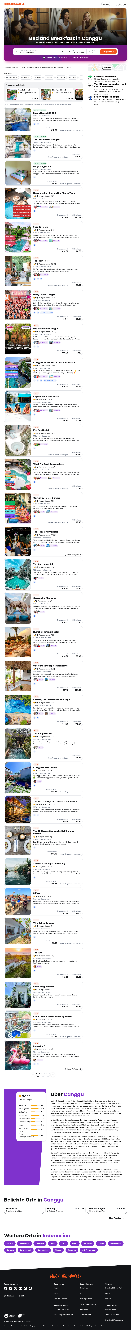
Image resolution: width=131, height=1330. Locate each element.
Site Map (89, 1326)
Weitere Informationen (64, 104)
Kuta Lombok (25, 1250)
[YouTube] (20, 1288)
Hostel (36, 190)
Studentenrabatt (85, 1315)
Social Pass (84, 1288)
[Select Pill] (120, 4)
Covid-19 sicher (48, 312)
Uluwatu (10, 1250)
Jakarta (10, 1243)
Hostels (56, 1288)
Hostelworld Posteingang (114, 1320)
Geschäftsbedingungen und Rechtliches (35, 1326)
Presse (107, 1293)
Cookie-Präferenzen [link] (102, 1326)
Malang (58, 1250)
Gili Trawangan (88, 1250)
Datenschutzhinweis (11, 1326)
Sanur (74, 1243)
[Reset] (62, 51)
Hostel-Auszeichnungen (88, 1304)
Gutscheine (55, 1326)
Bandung (72, 1250)
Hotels (56, 1293)
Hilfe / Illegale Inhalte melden (64, 1315)
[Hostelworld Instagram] (15, 1288)
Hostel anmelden (111, 1309)
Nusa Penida (115, 1243)
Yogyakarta (24, 1243)
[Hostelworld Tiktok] (30, 1288)
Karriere (108, 1299)
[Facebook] (5, 1288)
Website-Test (78, 1326)
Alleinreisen (84, 1309)
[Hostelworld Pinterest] (25, 1288)
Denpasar (40, 1243)
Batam (101, 1243)
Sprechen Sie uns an (61, 1309)
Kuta (64, 1243)
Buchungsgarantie (86, 1299)
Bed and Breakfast (40, 110)
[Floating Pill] (33, 1075)
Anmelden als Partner (112, 1315)
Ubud (53, 1243)
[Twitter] (10, 1288)
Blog (81, 1293)
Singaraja (88, 1243)
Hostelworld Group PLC (113, 1288)
